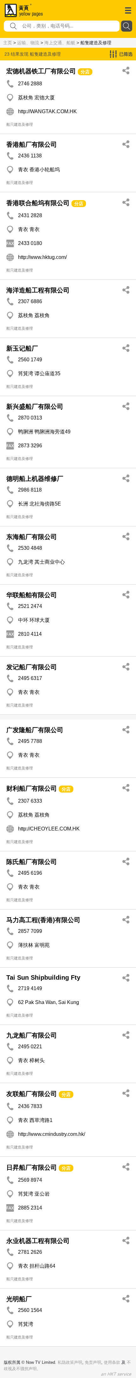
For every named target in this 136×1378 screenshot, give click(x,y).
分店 (85, 71)
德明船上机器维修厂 (34, 478)
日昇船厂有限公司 (32, 1167)
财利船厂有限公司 (31, 788)
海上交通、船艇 (59, 42)
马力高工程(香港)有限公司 (43, 919)
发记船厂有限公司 (31, 667)
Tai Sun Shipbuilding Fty (43, 977)
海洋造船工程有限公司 (38, 290)
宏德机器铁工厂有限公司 (41, 71)
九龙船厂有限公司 (31, 1035)
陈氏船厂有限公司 (31, 861)
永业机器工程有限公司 (38, 1240)
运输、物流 (28, 42)
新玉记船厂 (22, 348)
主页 (7, 42)
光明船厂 (19, 1298)
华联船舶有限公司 (31, 594)
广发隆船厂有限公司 (34, 729)
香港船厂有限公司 (31, 144)
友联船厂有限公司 (31, 1093)
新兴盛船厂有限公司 (34, 406)
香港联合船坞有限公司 (38, 202)
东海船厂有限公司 (31, 536)
